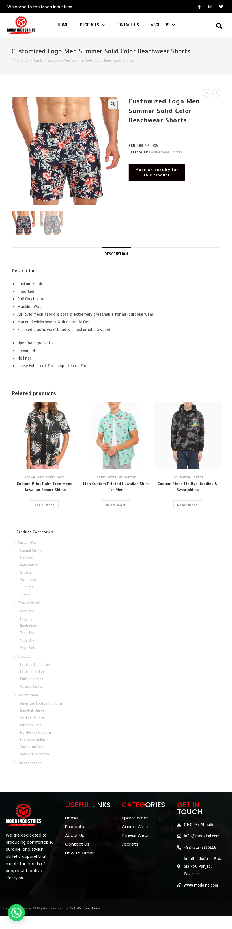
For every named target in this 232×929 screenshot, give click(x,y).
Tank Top (27, 633)
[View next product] (216, 93)
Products (89, 24)
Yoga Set (27, 648)
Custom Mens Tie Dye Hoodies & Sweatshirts (187, 486)
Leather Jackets (33, 672)
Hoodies (197, 477)
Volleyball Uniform (34, 754)
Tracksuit (27, 594)
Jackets (24, 656)
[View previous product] (206, 93)
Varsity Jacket (31, 686)
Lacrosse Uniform (34, 740)
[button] (219, 25)
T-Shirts (27, 587)
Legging (26, 618)
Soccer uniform (32, 747)
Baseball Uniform (34, 710)
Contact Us (127, 24)
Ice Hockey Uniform (35, 732)
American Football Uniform (41, 703)
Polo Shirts (29, 565)
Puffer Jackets (31, 679)
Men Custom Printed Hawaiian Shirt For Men (116, 486)
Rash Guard (29, 626)
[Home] (13, 60)
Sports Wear (28, 695)
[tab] (116, 254)
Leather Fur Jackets (36, 664)
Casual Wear (159, 152)
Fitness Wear (29, 603)
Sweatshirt (29, 580)
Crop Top (27, 611)
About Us (160, 24)
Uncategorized (30, 763)
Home (63, 24)
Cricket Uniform (32, 718)
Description (116, 254)
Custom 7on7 (30, 725)
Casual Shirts (34, 477)
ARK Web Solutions (85, 908)
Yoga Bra (27, 640)
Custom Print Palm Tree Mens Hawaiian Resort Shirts (44, 486)
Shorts (176, 152)
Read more (44, 505)
